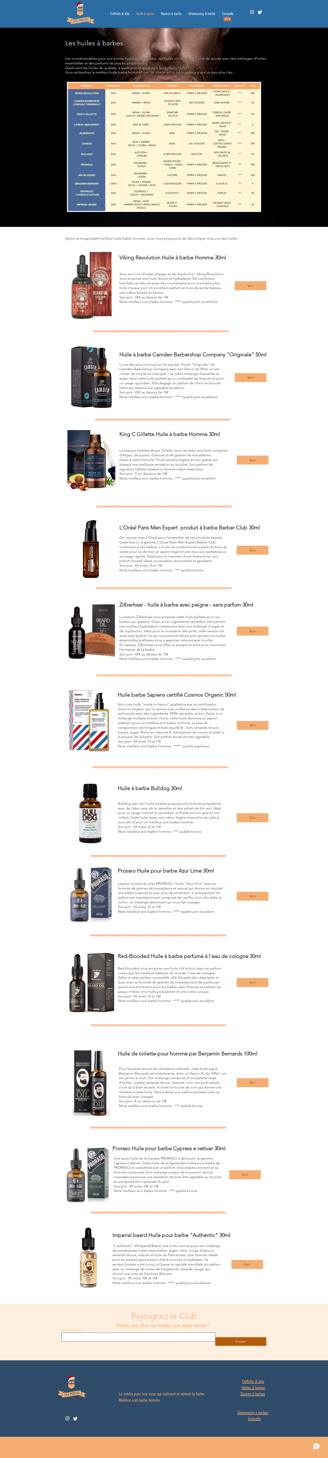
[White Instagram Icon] (252, 12)
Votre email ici (71, 1329)
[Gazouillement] (260, 12)
